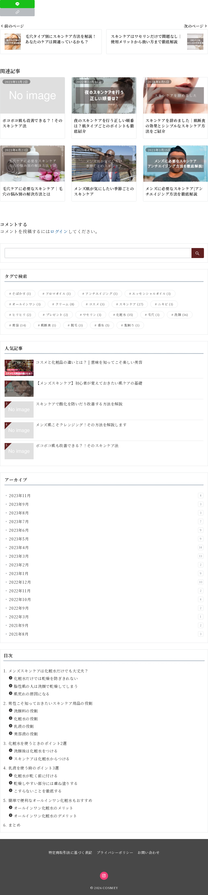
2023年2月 (105, 564)
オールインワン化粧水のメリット (43, 808)
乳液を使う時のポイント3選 (33, 768)
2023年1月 (105, 573)
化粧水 (124, 314)
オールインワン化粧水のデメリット (45, 815)
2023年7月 (105, 521)
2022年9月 (105, 608)
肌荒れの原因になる (32, 693)
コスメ (97, 304)
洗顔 (181, 314)
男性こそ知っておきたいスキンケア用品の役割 (50, 703)
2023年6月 (105, 530)
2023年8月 (105, 513)
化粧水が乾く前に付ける (36, 775)
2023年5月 (105, 538)
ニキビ (165, 304)
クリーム (65, 304)
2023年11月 (105, 495)
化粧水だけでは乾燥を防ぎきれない (46, 678)
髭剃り (131, 325)
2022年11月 (105, 590)
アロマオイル (58, 293)
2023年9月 (105, 504)
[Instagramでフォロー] (104, 876)
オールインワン (26, 304)
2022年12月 (105, 582)
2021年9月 (105, 625)
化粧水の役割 (26, 718)
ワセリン (92, 314)
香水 (104, 325)
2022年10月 (105, 599)
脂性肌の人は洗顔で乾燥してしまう (46, 686)
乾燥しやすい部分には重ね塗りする (46, 783)
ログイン (59, 231)
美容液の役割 (26, 734)
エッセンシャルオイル (151, 293)
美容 (19, 325)
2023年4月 (105, 547)
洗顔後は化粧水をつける (36, 751)
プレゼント (57, 314)
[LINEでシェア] (17, 4)
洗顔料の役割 (26, 711)
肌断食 (48, 325)
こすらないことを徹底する (38, 791)
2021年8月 (105, 634)
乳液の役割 (24, 726)
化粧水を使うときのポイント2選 (37, 743)
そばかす (21, 293)
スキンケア (131, 304)
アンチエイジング (101, 293)
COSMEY (110, 888)
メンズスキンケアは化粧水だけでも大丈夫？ (48, 670)
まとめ (14, 825)
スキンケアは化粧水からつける (42, 758)
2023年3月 (105, 556)
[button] (17, 12)
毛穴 (154, 314)
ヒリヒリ (21, 314)
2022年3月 (105, 616)
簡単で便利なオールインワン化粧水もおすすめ (50, 800)
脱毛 (77, 325)
